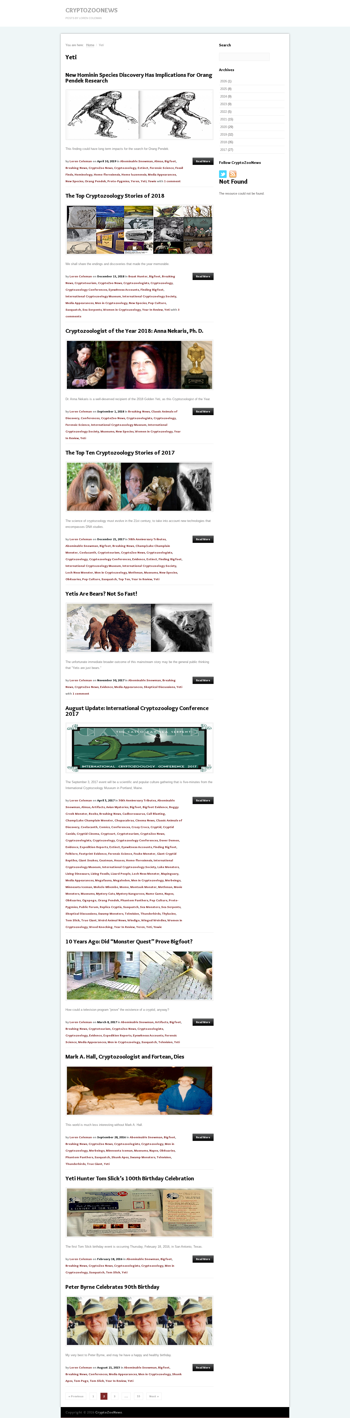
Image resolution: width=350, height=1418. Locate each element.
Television (132, 913)
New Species (74, 181)
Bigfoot (170, 161)
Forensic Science (162, 168)
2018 (223, 142)
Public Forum (88, 907)
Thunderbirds (150, 913)
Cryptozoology (125, 168)
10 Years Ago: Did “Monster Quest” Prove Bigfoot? (129, 941)
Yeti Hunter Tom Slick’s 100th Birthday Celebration (129, 1178)
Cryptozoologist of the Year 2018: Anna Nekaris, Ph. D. (134, 330)
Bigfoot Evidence (155, 807)
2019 (223, 134)
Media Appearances (162, 174)
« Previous (75, 1396)
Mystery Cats (105, 893)
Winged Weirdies (153, 920)
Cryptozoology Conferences (86, 289)
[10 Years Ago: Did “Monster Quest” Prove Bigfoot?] (139, 975)
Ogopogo (89, 900)
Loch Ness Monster (79, 572)
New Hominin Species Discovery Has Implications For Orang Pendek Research (138, 77)
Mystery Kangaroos (130, 893)
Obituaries (73, 579)
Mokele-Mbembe (106, 887)
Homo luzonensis (133, 174)
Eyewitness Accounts (124, 289)
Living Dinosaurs (77, 873)
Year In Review (152, 309)
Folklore (71, 853)
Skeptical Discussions (159, 687)
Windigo (133, 920)
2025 (223, 89)
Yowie (152, 181)
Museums (107, 431)
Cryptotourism (85, 283)
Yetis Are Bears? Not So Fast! (101, 593)
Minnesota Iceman (78, 887)
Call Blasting (155, 813)
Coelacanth (87, 552)
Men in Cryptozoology (111, 303)
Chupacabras (124, 820)
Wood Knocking (101, 927)
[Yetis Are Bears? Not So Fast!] (139, 628)
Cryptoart (108, 833)
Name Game (154, 893)
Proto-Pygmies (118, 181)
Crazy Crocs (140, 827)
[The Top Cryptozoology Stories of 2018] (139, 230)
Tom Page (81, 1381)
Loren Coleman (81, 161)
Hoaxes (119, 860)
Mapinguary (169, 873)
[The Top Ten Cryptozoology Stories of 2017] (139, 486)
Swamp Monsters (110, 913)
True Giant (89, 920)
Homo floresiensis (107, 174)
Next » (154, 1396)
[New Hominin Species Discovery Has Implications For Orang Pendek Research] (139, 114)
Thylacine (169, 913)
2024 (223, 96)
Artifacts (98, 807)
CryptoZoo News (101, 168)
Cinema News (145, 820)
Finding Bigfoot (152, 289)
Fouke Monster (144, 853)
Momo (124, 887)
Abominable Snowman (136, 161)
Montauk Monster (143, 887)
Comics (104, 827)
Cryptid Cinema (88, 833)
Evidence (138, 559)
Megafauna (103, 880)
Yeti (143, 181)
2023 (223, 104)
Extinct (143, 168)
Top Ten (124, 579)
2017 (223, 150)
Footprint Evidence (93, 853)
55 (138, 1396)
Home (90, 45)
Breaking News (76, 168)
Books (93, 813)
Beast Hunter (138, 276)
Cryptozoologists (136, 283)
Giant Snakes (88, 860)
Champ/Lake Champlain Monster (89, 820)
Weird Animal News (112, 920)
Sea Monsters (150, 907)
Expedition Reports (94, 847)
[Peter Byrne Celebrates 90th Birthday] (139, 1321)
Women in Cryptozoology (122, 309)
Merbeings (172, 880)
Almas (158, 161)
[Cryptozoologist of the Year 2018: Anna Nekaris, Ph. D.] (139, 365)
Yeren (135, 181)
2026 (223, 81)
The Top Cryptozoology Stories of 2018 (115, 195)
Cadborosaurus (133, 813)
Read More (203, 161)
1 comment (172, 181)
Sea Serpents (92, 309)
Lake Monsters (168, 867)
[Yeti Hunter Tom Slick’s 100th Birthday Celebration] (139, 1212)
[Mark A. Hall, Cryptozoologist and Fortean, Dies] (139, 1090)
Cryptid (155, 827)
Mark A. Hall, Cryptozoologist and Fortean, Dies (124, 1056)
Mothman (135, 572)
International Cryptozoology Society (149, 296)
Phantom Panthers (134, 900)
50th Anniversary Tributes (147, 539)
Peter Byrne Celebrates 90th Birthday (112, 1286)
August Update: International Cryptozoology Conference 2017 (137, 711)
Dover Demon (169, 840)
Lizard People (120, 873)
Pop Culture (157, 303)
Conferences (90, 418)
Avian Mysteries (117, 807)
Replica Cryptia (111, 907)
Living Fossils (100, 873)
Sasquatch (73, 309)
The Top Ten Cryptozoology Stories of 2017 (120, 452)
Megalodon (121, 880)
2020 (223, 127)
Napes (169, 893)
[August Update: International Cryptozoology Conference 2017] (139, 748)
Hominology (83, 174)
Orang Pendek (95, 181)
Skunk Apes (120, 1157)
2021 (223, 119)
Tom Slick (72, 920)
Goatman (106, 860)
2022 (223, 111)
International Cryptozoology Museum (93, 296)
